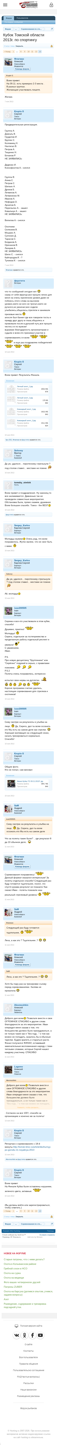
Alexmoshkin (21, 1005)
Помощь (50, 1231)
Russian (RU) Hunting (11, 1231)
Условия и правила (47, 1235)
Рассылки (28, 1383)
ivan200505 (20, 608)
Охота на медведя (14, 1277)
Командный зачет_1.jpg (26, 409)
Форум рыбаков (28, 1408)
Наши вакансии (28, 1389)
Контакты (28, 1351)
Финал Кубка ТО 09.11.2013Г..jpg (30, 781)
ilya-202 (9, 440)
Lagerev (18, 1066)
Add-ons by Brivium (34, 1237)
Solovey (18, 450)
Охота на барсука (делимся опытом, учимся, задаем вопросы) (28, 1293)
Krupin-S (19, 111)
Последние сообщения (13, 22)
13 (40, 52)
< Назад (7, 52)
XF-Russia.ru (15, 1237)
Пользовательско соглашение (28, 1370)
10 (28, 52)
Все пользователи (28, 1357)
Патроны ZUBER (13, 1286)
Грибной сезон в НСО (15, 1268)
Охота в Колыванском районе (20, 1264)
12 (36, 52)
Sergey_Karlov (22, 525)
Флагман (19, 59)
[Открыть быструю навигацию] (52, 29)
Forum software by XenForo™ (14, 1235)
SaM (16, 805)
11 (32, 52)
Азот (6, 1299)
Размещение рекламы (28, 1396)
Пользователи (22, 18)
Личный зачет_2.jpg (25, 398)
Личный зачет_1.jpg (25, 386)
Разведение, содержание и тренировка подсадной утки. (25, 1305)
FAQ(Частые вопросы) (28, 1376)
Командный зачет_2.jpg (26, 420)
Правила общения (28, 1364)
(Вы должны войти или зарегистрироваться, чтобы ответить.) (27, 1206)
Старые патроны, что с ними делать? (24, 1259)
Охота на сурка (12, 1273)
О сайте (28, 1344)
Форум (9, 18)
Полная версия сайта (31, 1326)
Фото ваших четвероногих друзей (22, 1282)
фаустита (19, 280)
